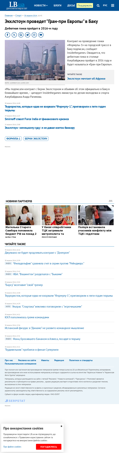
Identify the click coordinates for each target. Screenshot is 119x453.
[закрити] (61, 426)
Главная (9, 15)
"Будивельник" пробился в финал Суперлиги (31, 350)
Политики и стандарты (81, 360)
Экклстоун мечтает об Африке (86, 78)
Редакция (59, 360)
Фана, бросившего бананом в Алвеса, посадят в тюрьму (43, 339)
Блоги (57, 5)
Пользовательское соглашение (20, 363)
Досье (71, 5)
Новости (40, 5)
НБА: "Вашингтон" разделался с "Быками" (34, 274)
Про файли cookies (12, 446)
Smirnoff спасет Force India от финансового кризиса (37, 119)
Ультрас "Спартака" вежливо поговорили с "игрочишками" (44, 306)
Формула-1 (13, 138)
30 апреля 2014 (30, 15)
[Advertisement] (59, 168)
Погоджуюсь (48, 447)
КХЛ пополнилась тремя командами (27, 317)
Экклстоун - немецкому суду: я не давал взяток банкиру (40, 128)
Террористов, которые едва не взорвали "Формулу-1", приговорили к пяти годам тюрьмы (55, 108)
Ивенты (45, 360)
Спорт (18, 15)
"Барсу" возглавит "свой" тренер (24, 285)
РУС (105, 5)
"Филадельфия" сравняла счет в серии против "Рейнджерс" (45, 263)
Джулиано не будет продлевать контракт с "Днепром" (37, 253)
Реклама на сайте (27, 360)
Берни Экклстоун (36, 138)
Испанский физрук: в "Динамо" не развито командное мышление (44, 328)
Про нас (9, 360)
